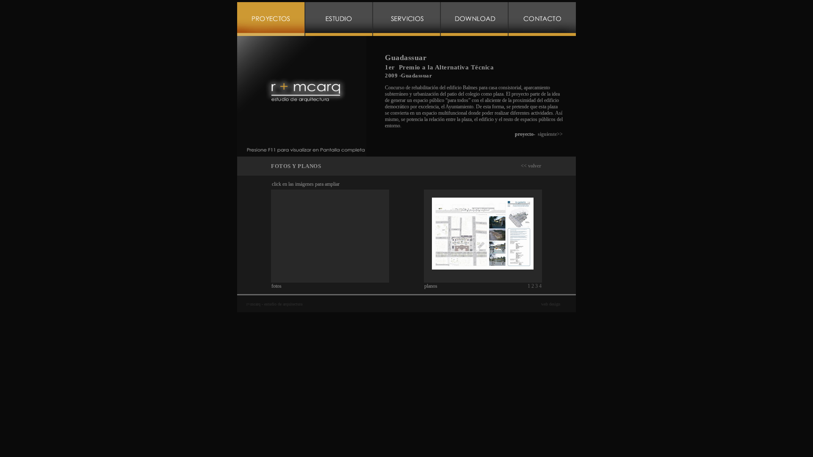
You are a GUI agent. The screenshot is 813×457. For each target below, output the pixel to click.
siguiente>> (550, 134)
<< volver (531, 165)
